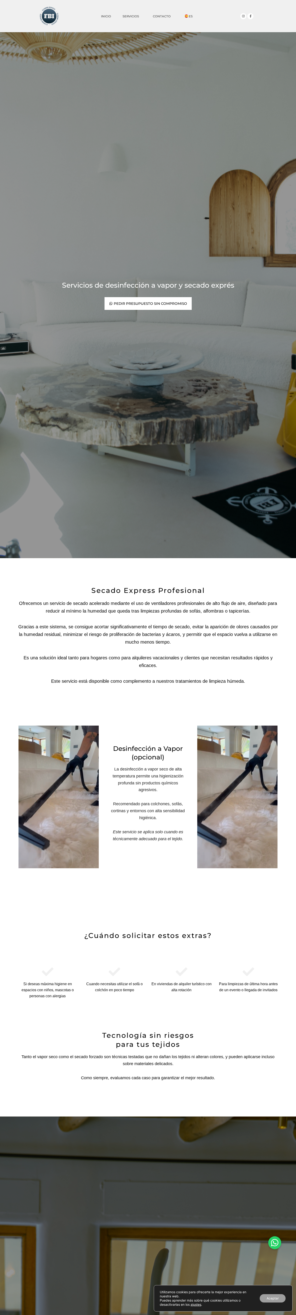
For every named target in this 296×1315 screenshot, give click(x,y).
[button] (274, 1242)
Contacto (162, 16)
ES (191, 16)
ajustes (196, 1304)
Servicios (131, 16)
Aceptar (273, 1298)
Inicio (106, 16)
